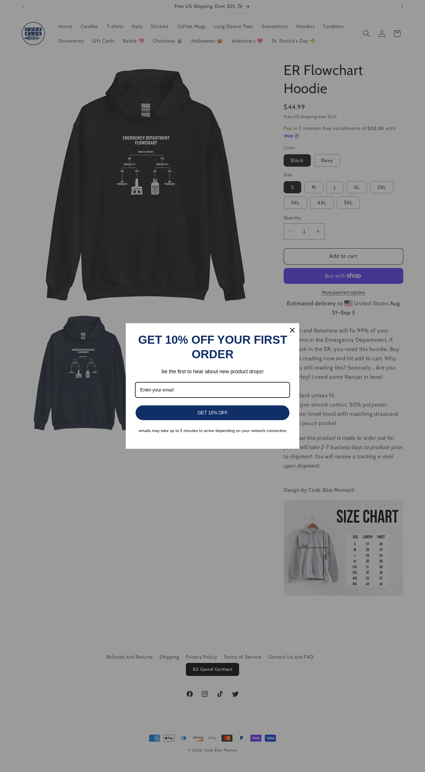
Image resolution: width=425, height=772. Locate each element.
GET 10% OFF (212, 412)
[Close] (292, 330)
